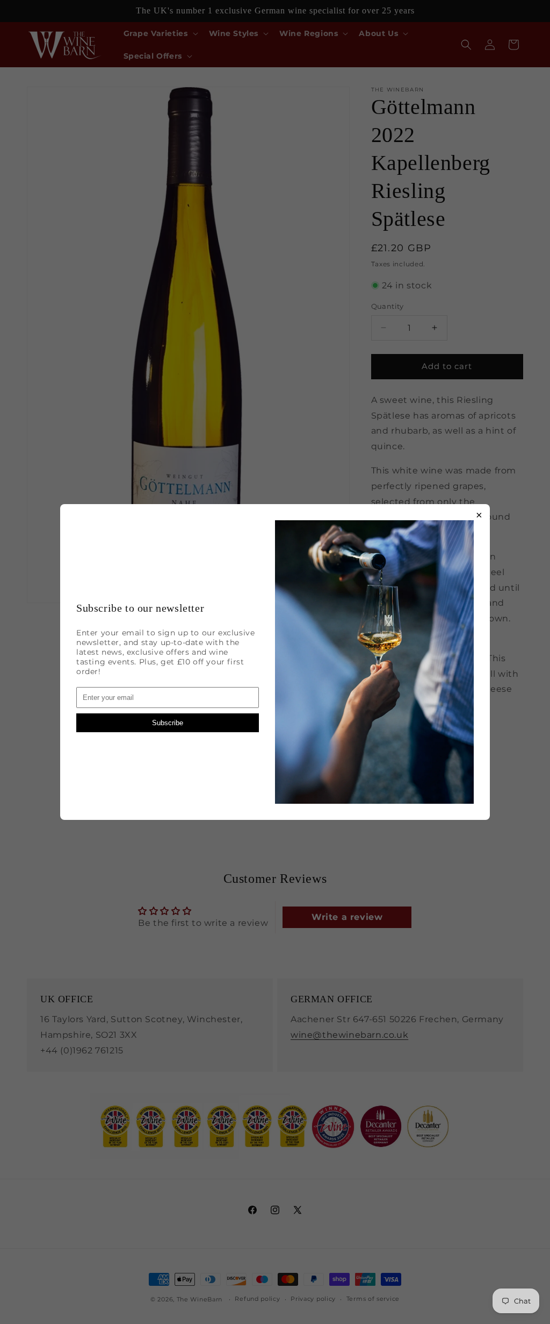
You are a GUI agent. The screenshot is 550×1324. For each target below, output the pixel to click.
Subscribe (167, 723)
